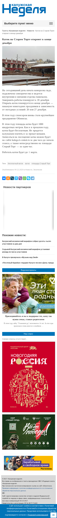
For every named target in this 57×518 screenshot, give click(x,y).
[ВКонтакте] (4, 178)
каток (27, 164)
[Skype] (28, 178)
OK (53, 515)
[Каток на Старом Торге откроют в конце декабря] (28, 85)
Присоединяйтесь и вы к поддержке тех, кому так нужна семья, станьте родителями (28, 318)
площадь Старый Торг (41, 164)
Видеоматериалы (28, 270)
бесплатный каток (15, 164)
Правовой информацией (38, 515)
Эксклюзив (37, 170)
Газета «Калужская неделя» (14, 31)
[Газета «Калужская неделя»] (24, 15)
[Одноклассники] (8, 178)
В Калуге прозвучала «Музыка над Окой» (20, 257)
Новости (30, 31)
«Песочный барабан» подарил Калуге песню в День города (28, 263)
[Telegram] (32, 178)
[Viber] (20, 178)
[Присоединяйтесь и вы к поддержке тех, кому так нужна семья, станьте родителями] (28, 294)
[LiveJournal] (12, 178)
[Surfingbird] (16, 178)
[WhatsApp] (24, 178)
